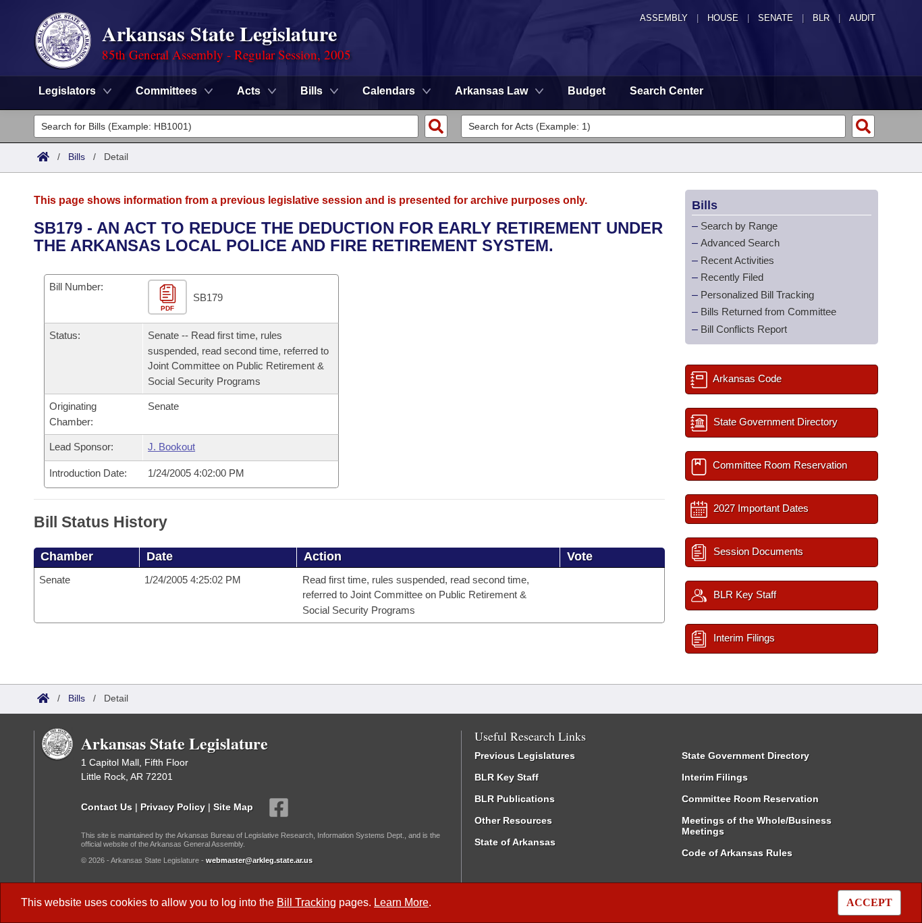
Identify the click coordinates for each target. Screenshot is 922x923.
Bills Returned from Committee (768, 311)
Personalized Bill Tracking (757, 294)
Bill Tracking (306, 902)
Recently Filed (732, 277)
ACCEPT (869, 902)
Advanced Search (740, 242)
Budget (586, 91)
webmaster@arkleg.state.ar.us (259, 860)
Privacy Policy (172, 806)
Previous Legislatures (524, 755)
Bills (76, 156)
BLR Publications (514, 798)
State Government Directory (745, 755)
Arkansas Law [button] (491, 91)
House (722, 18)
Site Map (233, 806)
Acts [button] (249, 91)
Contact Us (106, 806)
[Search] (436, 126)
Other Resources (513, 820)
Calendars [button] (388, 91)
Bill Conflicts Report (744, 329)
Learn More (401, 902)
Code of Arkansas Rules (737, 852)
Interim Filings (715, 777)
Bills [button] (311, 91)
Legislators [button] (67, 91)
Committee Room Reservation (750, 798)
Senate (775, 18)
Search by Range (739, 226)
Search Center (666, 91)
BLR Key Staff (506, 777)
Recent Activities (737, 260)
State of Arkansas (514, 842)
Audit (862, 18)
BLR (821, 18)
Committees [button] (166, 91)
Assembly (664, 18)
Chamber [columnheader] (66, 556)
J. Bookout (171, 446)
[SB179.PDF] (169, 298)
